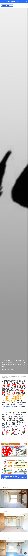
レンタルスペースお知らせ (19, 376)
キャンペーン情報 (12, 376)
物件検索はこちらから (13, 431)
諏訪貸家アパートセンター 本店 (7, 369)
